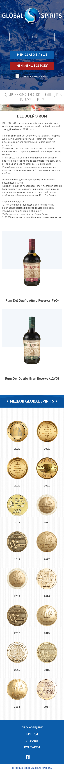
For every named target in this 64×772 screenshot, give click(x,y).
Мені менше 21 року (32, 65)
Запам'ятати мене (35, 76)
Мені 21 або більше (32, 54)
